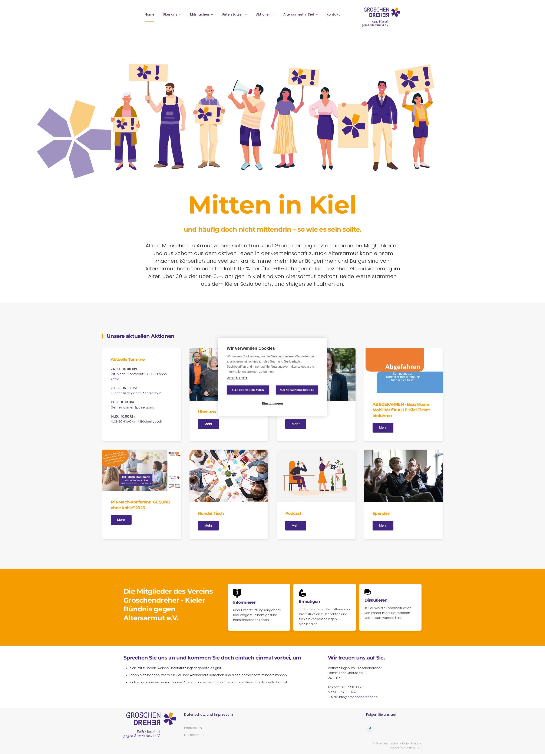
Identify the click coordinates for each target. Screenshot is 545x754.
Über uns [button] (170, 14)
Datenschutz (194, 734)
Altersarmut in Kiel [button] (298, 14)
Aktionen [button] (263, 14)
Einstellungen (272, 403)
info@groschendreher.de (358, 697)
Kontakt (333, 14)
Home (149, 14)
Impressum (193, 727)
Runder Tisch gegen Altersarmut (136, 393)
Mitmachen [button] (199, 14)
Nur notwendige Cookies (297, 390)
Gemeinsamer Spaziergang (132, 407)
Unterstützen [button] (233, 14)
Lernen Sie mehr (237, 377)
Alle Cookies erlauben (248, 390)
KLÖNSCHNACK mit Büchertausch (136, 421)
